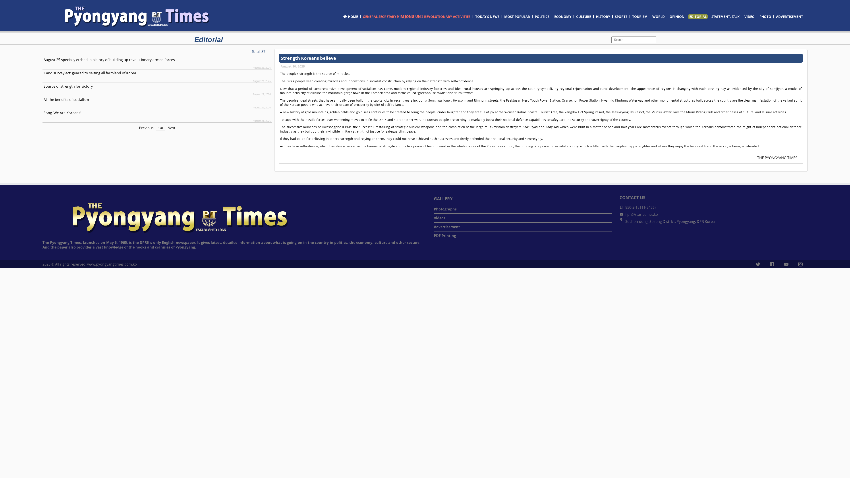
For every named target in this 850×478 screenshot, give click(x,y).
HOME (353, 16)
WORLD (658, 16)
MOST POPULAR (517, 16)
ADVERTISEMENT (789, 16)
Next (171, 127)
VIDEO (749, 16)
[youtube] (786, 264)
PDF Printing (445, 235)
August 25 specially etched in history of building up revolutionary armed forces (109, 59)
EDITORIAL (698, 16)
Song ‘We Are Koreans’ (62, 112)
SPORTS (621, 16)
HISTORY (603, 16)
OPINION (677, 16)
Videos (439, 218)
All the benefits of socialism (66, 99)
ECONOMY (562, 16)
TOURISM (639, 16)
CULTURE (583, 16)
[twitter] (758, 264)
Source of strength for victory (68, 86)
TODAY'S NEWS (487, 16)
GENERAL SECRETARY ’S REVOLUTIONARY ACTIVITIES (416, 16)
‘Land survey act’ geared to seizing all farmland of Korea (90, 73)
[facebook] (772, 264)
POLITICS (542, 16)
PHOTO (765, 16)
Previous (146, 127)
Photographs (445, 209)
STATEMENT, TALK (725, 16)
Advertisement (447, 226)
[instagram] (800, 264)
